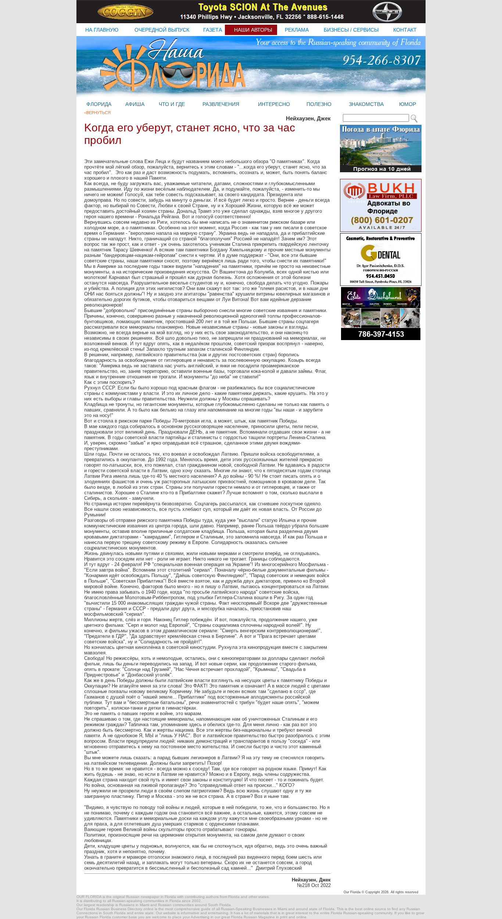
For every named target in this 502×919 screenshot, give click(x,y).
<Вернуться (97, 112)
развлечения (220, 104)
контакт (405, 30)
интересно (274, 104)
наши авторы (253, 30)
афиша (134, 104)
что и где (172, 104)
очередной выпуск (162, 30)
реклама (297, 30)
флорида (98, 104)
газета (212, 30)
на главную (101, 30)
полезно (318, 104)
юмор (407, 104)
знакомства (366, 104)
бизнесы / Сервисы (351, 30)
